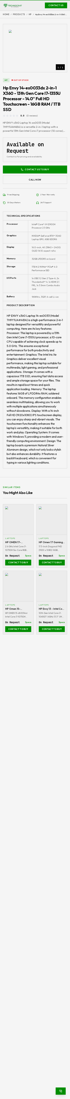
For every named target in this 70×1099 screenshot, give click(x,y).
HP (30, 14)
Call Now (35, 179)
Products (19, 14)
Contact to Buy (18, 562)
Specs (28, 555)
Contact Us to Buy (37, 169)
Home (6, 14)
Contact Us (56, 5)
